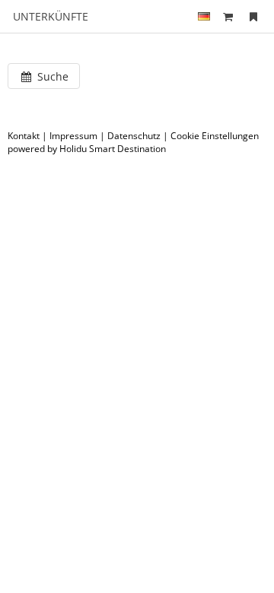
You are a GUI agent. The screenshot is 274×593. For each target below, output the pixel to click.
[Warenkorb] (228, 16)
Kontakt (24, 135)
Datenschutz (134, 135)
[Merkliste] (253, 16)
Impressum (73, 135)
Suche (51, 76)
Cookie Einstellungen (214, 135)
